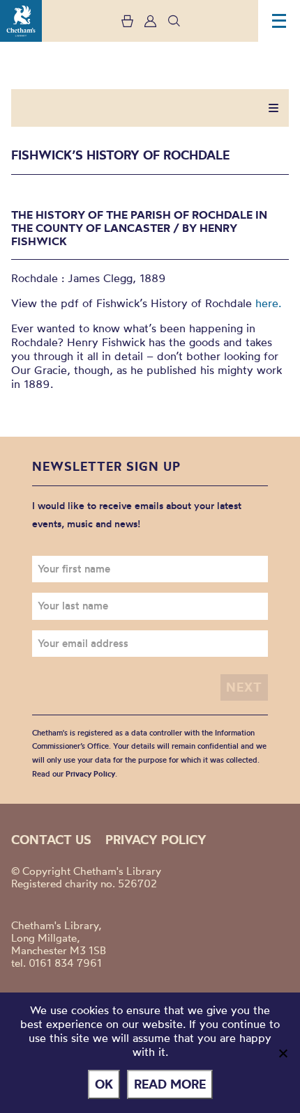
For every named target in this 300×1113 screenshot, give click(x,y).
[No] (283, 1053)
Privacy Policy (90, 774)
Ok (104, 1084)
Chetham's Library (21, 21)
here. (268, 303)
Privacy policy (156, 840)
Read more (170, 1084)
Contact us (51, 840)
